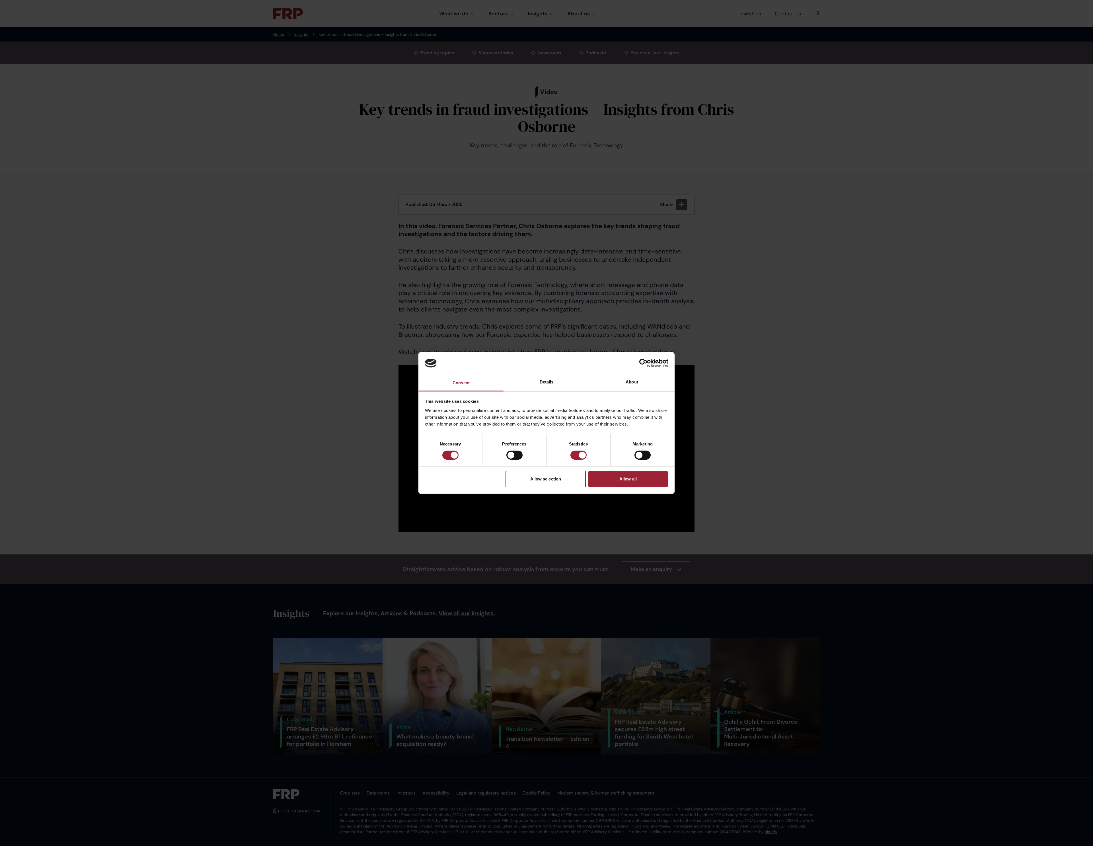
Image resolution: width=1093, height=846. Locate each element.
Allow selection (545, 478)
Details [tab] (547, 381)
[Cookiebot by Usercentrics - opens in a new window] (643, 363)
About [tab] (632, 381)
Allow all (628, 478)
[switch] (514, 455)
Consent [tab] (461, 382)
